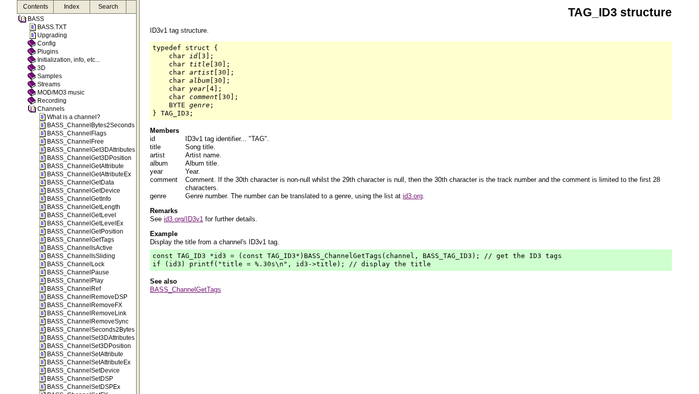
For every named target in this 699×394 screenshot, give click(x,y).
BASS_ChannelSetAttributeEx (88, 362)
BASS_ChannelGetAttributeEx (89, 174)
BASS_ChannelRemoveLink (86, 313)
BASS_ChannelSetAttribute (85, 354)
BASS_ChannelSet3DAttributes (91, 337)
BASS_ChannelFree (75, 141)
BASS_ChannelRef (74, 288)
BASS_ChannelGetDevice (83, 190)
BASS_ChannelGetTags (80, 239)
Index (71, 6)
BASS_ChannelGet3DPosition (89, 157)
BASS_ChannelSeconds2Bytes (91, 329)
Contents (35, 6)
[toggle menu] (138, 197)
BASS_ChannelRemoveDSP (87, 296)
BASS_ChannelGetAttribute (85, 166)
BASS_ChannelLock (75, 264)
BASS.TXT (52, 27)
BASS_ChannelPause (78, 272)
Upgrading (52, 35)
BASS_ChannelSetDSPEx (83, 386)
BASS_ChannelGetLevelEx (85, 223)
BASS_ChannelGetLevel (81, 215)
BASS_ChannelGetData (80, 182)
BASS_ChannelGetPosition (85, 231)
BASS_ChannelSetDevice (83, 370)
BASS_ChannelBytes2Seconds (91, 125)
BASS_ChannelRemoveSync (87, 321)
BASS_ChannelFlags (76, 133)
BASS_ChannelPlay (75, 280)
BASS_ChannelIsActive (80, 247)
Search (108, 6)
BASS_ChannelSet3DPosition (89, 346)
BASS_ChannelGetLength (83, 207)
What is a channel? (73, 117)
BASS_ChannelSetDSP (80, 378)
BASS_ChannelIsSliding (81, 256)
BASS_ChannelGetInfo (79, 198)
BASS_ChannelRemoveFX (84, 305)
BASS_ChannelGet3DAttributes (91, 149)
